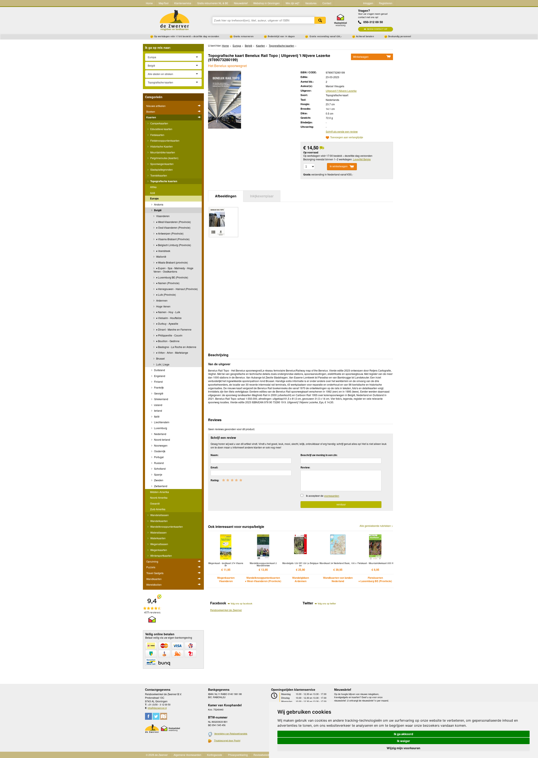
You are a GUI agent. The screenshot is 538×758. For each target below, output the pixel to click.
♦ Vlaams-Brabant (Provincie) (173, 239)
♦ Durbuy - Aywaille (167, 323)
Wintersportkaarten (161, 555)
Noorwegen (160, 445)
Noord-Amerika (158, 497)
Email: (214, 467)
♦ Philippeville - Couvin (169, 335)
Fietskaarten (157, 135)
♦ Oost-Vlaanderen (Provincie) (173, 227)
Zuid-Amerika (157, 509)
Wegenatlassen (159, 544)
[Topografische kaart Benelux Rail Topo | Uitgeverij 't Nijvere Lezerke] (224, 99)
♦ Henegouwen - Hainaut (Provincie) (177, 289)
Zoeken (320, 20)
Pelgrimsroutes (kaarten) (164, 158)
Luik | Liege (162, 364)
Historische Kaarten (161, 146)
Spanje (157, 474)
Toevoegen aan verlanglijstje (346, 137)
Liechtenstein (161, 422)
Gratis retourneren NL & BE (212, 3)
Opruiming (152, 561)
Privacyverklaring (238, 755)
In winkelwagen (339, 166)
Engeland (159, 376)
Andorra (158, 204)
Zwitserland (160, 486)
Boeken (150, 111)
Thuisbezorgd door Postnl (227, 740)
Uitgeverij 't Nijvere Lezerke (341, 90)
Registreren (385, 3)
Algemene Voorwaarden (187, 755)
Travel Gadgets (155, 573)
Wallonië (161, 256)
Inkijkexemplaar (261, 196)
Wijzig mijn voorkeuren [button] (403, 748)
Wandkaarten (154, 579)
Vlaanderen (163, 216)
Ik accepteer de (322, 495)
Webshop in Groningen (266, 3)
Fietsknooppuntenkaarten (164, 140)
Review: (305, 467)
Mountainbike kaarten (162, 152)
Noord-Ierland (161, 439)
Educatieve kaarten (161, 129)
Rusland (158, 463)
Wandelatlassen (159, 515)
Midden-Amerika (159, 492)
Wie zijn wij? (292, 3)
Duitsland (159, 370)
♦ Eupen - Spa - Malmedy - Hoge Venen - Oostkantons (173, 269)
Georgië (158, 393)
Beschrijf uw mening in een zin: (319, 455)
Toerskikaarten (158, 175)
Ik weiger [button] (403, 741)
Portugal (158, 457)
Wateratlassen (158, 532)
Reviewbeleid (261, 755)
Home (149, 3)
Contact (326, 3)
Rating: (215, 480)
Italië (156, 416)
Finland (158, 381)
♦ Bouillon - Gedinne (167, 341)
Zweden (158, 480)
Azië (152, 193)
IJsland (157, 405)
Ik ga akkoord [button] (403, 734)
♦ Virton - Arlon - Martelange (172, 352)
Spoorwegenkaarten (162, 164)
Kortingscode (214, 755)
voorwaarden (331, 495)
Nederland (159, 434)
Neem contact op (377, 29)
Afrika (153, 187)
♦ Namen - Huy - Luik (168, 312)
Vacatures (310, 3)
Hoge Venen (163, 306)
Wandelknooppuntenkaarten (166, 526)
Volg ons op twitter (327, 603)
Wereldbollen (154, 584)
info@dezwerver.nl (157, 707)
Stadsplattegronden (161, 169)
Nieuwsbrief (241, 3)
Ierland (157, 410)
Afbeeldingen (225, 196)
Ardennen (161, 300)
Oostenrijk (159, 451)
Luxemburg (160, 428)
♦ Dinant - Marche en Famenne (173, 329)
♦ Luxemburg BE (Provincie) (172, 277)
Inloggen (368, 3)
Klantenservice (182, 3)
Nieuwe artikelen (156, 106)
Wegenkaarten (158, 550)
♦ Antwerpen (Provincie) (169, 233)
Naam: (215, 455)
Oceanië (155, 503)
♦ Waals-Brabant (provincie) (172, 262)
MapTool (164, 3)
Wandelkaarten (159, 521)
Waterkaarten (158, 538)
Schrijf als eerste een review (342, 131)
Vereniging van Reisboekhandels (230, 733)
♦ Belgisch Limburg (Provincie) (173, 245)
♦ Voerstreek (163, 251)
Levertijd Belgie (362, 159)
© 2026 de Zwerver (157, 755)
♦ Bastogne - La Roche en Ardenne (176, 347)
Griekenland (160, 399)
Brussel (160, 358)
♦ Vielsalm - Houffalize (169, 318)
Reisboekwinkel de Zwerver (226, 610)
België (157, 210)
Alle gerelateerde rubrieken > (376, 525)
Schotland (159, 468)
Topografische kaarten (163, 181)
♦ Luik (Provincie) (166, 294)
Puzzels (150, 567)
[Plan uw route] (163, 716)
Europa (154, 198)
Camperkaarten (159, 123)
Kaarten (151, 117)
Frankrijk (158, 387)
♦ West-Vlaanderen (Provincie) (173, 222)
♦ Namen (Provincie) (167, 283)
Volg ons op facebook (241, 603)
